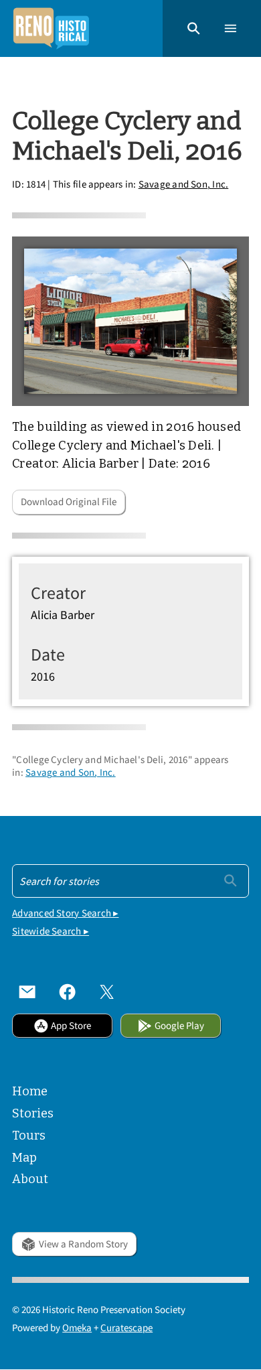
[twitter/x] (107, 992)
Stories (33, 1113)
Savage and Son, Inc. (184, 184)
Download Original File (68, 501)
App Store (71, 1025)
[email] (27, 992)
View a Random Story (83, 1243)
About (30, 1179)
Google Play (179, 1025)
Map (24, 1157)
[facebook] (67, 992)
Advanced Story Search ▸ (65, 912)
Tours (29, 1135)
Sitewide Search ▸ (50, 930)
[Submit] (230, 880)
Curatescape (126, 1327)
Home (30, 1091)
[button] (193, 28)
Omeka (77, 1327)
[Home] (51, 28)
